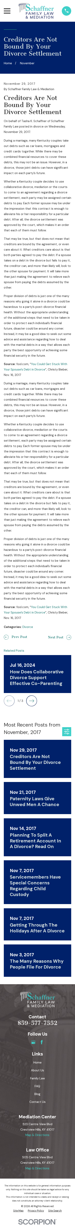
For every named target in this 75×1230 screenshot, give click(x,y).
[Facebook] (42, 1042)
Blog (37, 1094)
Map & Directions (37, 1135)
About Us (37, 1070)
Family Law (37, 1078)
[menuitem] (18, 1211)
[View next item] (31, 700)
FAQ (37, 1086)
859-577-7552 (37, 1023)
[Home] (36, 11)
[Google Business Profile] (33, 1042)
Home (37, 1063)
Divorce (27, 627)
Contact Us (37, 1102)
